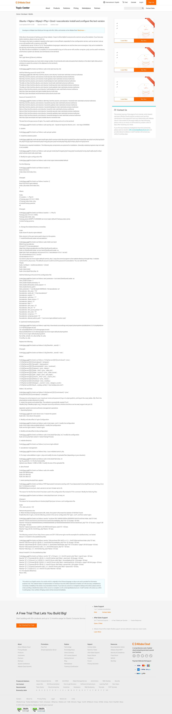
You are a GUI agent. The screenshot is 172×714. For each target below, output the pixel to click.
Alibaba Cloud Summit (24, 666)
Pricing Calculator (92, 663)
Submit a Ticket (92, 650)
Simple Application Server (49, 650)
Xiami (111, 702)
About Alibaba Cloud (24, 647)
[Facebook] (134, 655)
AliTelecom (90, 702)
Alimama (74, 702)
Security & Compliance (117, 652)
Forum (89, 661)
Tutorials (101, 687)
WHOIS (113, 658)
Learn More (124, 40)
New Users (115, 684)
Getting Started (69, 658)
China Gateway (69, 652)
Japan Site (39, 684)
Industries (66, 687)
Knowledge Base (69, 650)
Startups (20, 661)
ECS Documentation (53, 684)
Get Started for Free (26, 625)
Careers (18, 699)
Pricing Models (22, 650)
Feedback (90, 658)
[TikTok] (150, 655)
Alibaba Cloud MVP (117, 650)
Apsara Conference (24, 663)
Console (133, 2)
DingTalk (116, 702)
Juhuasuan (47, 702)
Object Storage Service (80, 681)
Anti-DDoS (65, 681)
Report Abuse (91, 655)
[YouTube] (146, 655)
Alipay (121, 702)
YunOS (84, 702)
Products (56, 8)
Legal (53, 699)
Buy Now (143, 40)
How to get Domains (70, 684)
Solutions (66, 8)
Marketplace (86, 8)
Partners (97, 8)
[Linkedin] (138, 655)
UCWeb (101, 702)
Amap (96, 702)
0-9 (107, 690)
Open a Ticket (98, 623)
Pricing (76, 8)
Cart (126, 2)
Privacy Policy (41, 699)
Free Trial (44, 647)
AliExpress (54, 702)
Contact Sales (150, 8)
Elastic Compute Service (43, 681)
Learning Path (103, 684)
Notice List (63, 699)
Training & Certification (71, 666)
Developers (77, 687)
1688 (68, 702)
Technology (67, 647)
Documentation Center (118, 647)
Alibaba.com (62, 702)
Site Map (113, 661)
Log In (141, 2)
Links (73, 699)
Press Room (114, 655)
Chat (95, 612)
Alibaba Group (20, 702)
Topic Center (40, 687)
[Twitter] (142, 655)
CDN (56, 681)
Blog (65, 661)
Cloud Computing (53, 687)
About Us (29, 699)
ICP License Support (70, 655)
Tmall (41, 702)
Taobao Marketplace (32, 702)
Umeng (106, 702)
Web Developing (89, 687)
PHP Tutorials (112, 687)
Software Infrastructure (88, 684)
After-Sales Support (93, 652)
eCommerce (94, 681)
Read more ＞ (81, 30)
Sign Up (151, 2)
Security (117, 681)
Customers (21, 655)
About (48, 8)
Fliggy (79, 702)
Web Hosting (106, 681)
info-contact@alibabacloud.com (139, 130)
